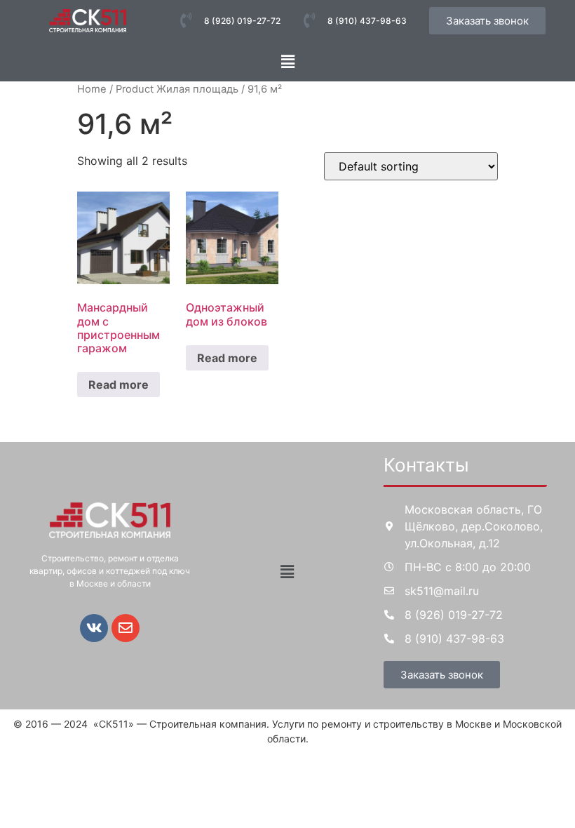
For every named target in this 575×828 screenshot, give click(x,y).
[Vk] (94, 628)
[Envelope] (125, 628)
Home (92, 89)
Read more (118, 385)
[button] (287, 61)
